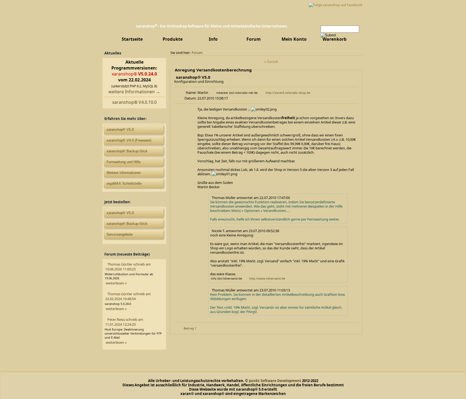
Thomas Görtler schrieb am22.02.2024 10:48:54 (128, 296)
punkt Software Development (275, 380)
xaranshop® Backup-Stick (127, 151)
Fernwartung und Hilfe (124, 162)
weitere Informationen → (134, 92)
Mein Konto (294, 39)
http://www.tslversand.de (267, 278)
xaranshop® (134, 74)
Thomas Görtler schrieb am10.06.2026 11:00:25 (128, 266)
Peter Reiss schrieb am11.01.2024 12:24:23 (124, 322)
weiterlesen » (116, 283)
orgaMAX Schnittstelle (124, 183)
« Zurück (271, 61)
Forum (253, 39)
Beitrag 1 (190, 328)
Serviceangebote (120, 234)
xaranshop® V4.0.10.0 (134, 102)
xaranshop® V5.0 (120, 213)
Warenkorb (335, 39)
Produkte (173, 39)
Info (213, 39)
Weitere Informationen (124, 173)
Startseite (132, 39)
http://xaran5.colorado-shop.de (288, 93)
